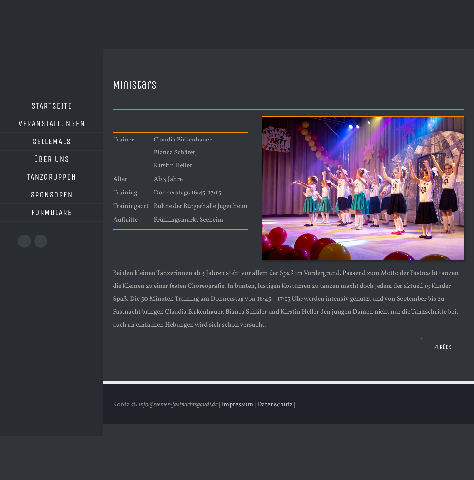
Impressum (237, 404)
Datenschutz (275, 404)
